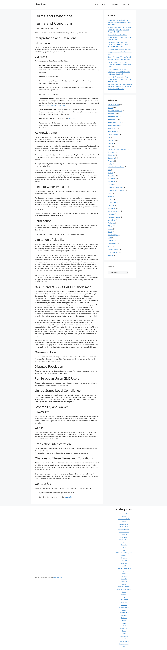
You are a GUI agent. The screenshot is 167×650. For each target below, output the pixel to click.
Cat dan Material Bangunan (117, 149)
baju (109, 137)
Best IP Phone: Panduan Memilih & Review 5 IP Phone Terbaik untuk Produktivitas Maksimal (120, 87)
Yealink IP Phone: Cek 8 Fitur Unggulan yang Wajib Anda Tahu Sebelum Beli (119, 79)
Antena (110, 108)
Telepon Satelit (113, 249)
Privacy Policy (126, 4)
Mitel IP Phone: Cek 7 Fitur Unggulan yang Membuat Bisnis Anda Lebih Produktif (119, 72)
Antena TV (111, 128)
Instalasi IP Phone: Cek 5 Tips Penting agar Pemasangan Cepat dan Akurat (119, 22)
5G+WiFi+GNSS (113, 105)
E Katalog (111, 152)
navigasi (111, 196)
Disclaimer (115, 4)
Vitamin (110, 255)
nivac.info (40, 4)
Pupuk (110, 232)
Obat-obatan (112, 202)
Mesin (110, 193)
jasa (109, 170)
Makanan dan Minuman (116, 190)
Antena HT (111, 114)
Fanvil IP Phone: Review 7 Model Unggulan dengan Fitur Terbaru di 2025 (120, 52)
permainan (111, 220)
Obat (109, 199)
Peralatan (111, 214)
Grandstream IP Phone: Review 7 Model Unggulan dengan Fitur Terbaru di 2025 (119, 30)
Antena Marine (113, 117)
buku (109, 146)
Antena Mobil (112, 120)
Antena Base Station (115, 111)
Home (96, 4)
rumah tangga (113, 235)
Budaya (110, 143)
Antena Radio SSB (114, 122)
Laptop (110, 184)
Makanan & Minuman (115, 187)
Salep (110, 238)
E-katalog (111, 155)
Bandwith (111, 140)
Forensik (111, 161)
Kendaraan (111, 176)
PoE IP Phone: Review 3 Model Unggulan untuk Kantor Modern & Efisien (119, 64)
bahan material (113, 134)
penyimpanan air (113, 211)
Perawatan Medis (114, 217)
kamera (110, 173)
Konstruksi (111, 182)
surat (109, 246)
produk (104, 4)
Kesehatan (111, 179)
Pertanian (111, 223)
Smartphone (112, 244)
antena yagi (112, 131)
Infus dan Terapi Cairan (116, 167)
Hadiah (110, 164)
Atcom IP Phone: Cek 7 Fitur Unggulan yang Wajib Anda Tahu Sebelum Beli (119, 37)
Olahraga (111, 205)
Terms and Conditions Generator (53, 105)
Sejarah (110, 241)
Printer (110, 226)
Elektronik (111, 158)
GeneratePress (58, 578)
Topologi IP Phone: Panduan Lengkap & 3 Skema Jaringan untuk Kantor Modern (118, 44)
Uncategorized (113, 252)
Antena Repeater (114, 125)
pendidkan (111, 208)
